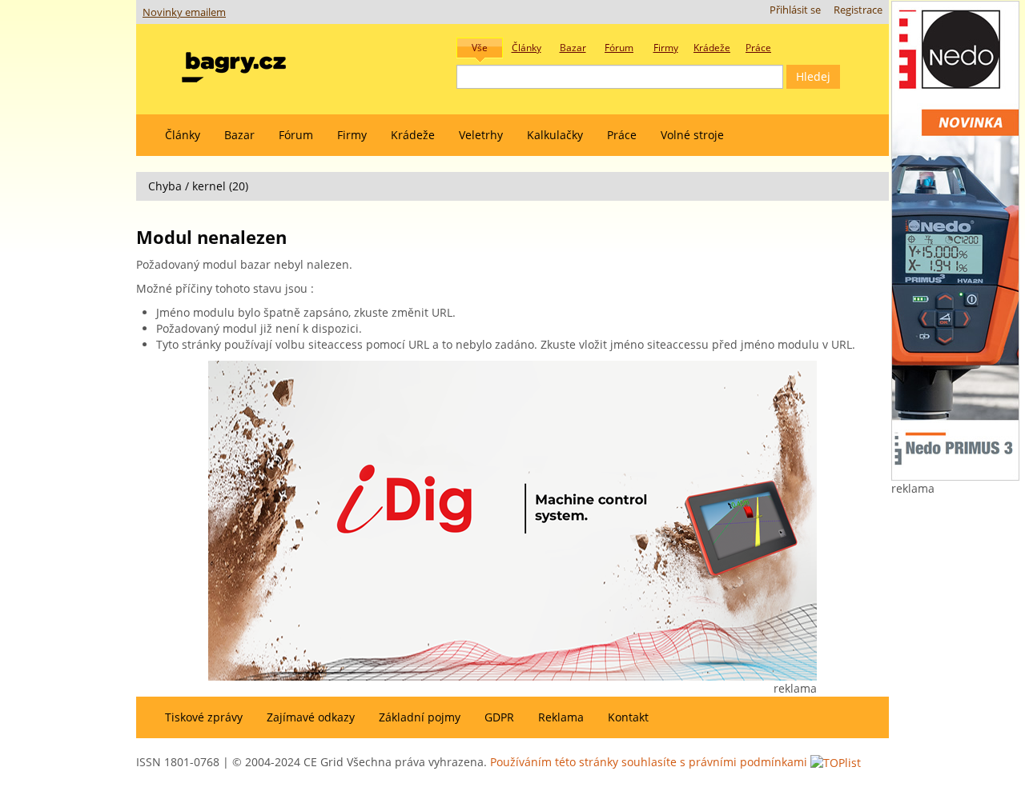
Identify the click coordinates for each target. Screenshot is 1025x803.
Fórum (296, 134)
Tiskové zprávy (204, 717)
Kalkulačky (555, 134)
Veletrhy (481, 134)
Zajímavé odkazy (311, 717)
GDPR (499, 717)
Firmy (352, 134)
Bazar (239, 134)
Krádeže (413, 134)
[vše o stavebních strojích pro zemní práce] (234, 63)
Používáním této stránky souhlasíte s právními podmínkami (648, 761)
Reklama (561, 717)
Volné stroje (692, 134)
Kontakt (628, 717)
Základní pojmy (419, 717)
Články (182, 134)
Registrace (858, 10)
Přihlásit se (795, 10)
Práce (622, 134)
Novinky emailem (184, 12)
